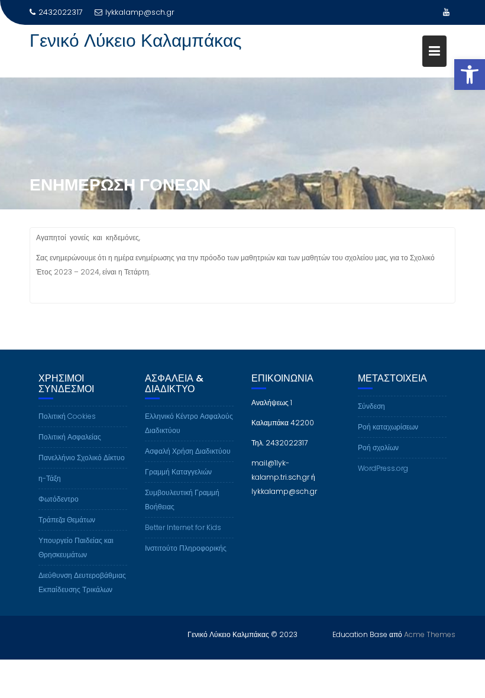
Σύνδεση (371, 406)
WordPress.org (383, 468)
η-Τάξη (49, 478)
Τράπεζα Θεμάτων (66, 520)
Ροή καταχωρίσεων (388, 427)
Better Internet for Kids (183, 527)
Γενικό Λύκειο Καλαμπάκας (135, 40)
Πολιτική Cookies (67, 416)
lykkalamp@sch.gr (139, 12)
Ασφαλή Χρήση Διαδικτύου (188, 451)
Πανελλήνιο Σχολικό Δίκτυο (81, 458)
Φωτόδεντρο (58, 499)
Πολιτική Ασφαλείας (69, 437)
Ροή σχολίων (378, 447)
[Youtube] (445, 12)
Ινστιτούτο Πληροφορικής (186, 548)
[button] (469, 74)
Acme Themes (429, 634)
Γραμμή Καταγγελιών (178, 472)
